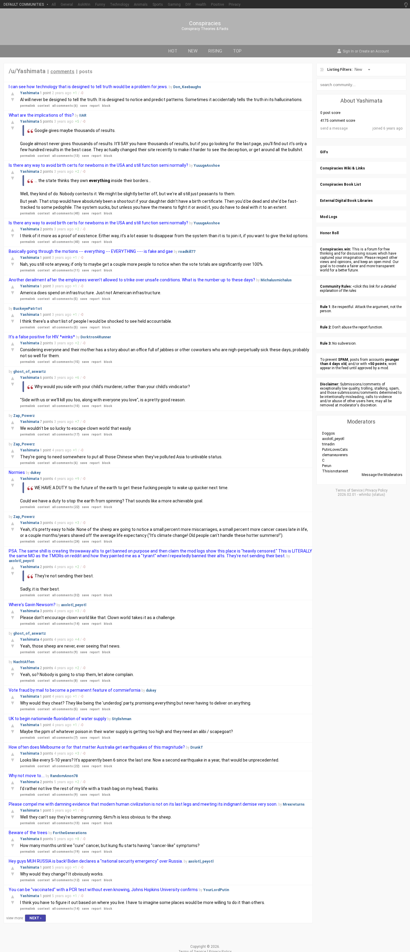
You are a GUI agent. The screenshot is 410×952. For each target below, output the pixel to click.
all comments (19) (66, 851)
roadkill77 (186, 252)
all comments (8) (65, 680)
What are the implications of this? (41, 115)
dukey (35, 473)
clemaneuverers (335, 455)
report (95, 105)
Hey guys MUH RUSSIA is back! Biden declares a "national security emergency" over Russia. (96, 861)
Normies (17, 472)
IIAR (82, 115)
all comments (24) (66, 541)
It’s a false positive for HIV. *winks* (42, 336)
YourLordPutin (216, 890)
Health (201, 4)
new (192, 51)
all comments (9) (65, 652)
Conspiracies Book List (340, 184)
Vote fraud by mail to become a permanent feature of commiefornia (74, 690)
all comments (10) (66, 406)
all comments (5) (65, 299)
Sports (157, 4)
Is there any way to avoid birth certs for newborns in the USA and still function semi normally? (98, 165)
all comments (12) (66, 880)
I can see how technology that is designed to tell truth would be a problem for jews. (89, 86)
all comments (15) (66, 362)
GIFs (324, 152)
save (83, 105)
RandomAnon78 (64, 776)
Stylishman (121, 719)
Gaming (174, 4)
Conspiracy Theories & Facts (205, 29)
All (54, 4)
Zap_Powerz (24, 416)
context (44, 105)
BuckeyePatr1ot (27, 309)
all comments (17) (66, 434)
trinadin (328, 444)
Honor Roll (329, 233)
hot (172, 51)
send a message (334, 128)
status (378, 494)
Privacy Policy (376, 490)
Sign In (348, 51)
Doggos (328, 433)
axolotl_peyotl (21, 561)
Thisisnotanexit (335, 471)
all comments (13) (66, 155)
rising (215, 51)
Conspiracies (205, 23)
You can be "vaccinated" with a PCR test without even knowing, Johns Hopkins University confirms (103, 889)
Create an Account (374, 51)
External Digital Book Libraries (346, 201)
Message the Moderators (382, 475)
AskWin (84, 4)
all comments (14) (66, 623)
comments (62, 71)
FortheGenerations (70, 833)
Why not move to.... (27, 775)
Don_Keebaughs (187, 87)
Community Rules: (336, 286)
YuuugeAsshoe (207, 165)
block (106, 105)
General (67, 4)
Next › (35, 918)
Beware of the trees (28, 832)
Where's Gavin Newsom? (32, 604)
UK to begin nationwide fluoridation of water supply (57, 718)
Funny (100, 4)
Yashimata (30, 93)
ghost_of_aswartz (29, 372)
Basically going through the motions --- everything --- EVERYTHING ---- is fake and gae (91, 251)
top (237, 51)
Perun (326, 466)
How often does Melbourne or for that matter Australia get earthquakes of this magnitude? (97, 747)
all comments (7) (65, 737)
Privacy (234, 4)
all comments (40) (66, 213)
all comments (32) (66, 595)
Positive (217, 4)
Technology (119, 4)
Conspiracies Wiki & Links (342, 168)
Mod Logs (328, 217)
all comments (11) (66, 270)
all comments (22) (66, 507)
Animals (141, 4)
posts (85, 71)
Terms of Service (349, 490)
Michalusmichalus (276, 280)
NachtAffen (23, 662)
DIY (188, 4)
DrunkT (196, 747)
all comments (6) (65, 105)
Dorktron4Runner (95, 337)
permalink (27, 105)
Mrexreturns (294, 804)
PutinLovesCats (335, 450)
